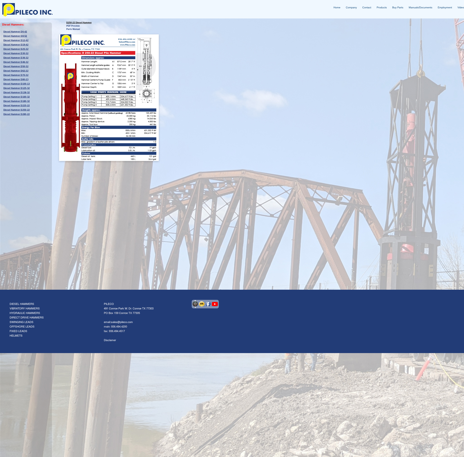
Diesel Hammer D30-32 (15, 53)
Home (337, 7)
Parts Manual (73, 29)
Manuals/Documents (420, 7)
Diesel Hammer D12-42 (15, 40)
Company (351, 7)
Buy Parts (397, 7)
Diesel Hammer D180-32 (16, 101)
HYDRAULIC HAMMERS (25, 313)
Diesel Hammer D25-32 (15, 49)
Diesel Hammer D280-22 (16, 114)
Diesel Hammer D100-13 (16, 84)
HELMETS (16, 335)
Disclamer (110, 340)
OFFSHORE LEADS (22, 326)
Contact (366, 7)
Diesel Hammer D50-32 (15, 66)
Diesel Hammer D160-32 (16, 97)
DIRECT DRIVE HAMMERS (27, 317)
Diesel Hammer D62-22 (15, 71)
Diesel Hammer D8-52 (15, 36)
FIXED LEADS (18, 331)
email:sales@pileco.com (118, 322)
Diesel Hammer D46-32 (15, 62)
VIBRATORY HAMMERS (25, 308)
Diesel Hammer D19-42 (15, 44)
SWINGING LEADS (21, 322)
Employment (445, 7)
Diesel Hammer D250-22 (16, 110)
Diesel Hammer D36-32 (15, 57)
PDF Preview (73, 26)
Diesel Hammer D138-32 (16, 92)
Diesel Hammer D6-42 (15, 31)
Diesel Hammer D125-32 (16, 88)
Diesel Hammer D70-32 (15, 75)
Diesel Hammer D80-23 (15, 79)
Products (382, 7)
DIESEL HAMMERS (22, 304)
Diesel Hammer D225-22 (16, 105)
